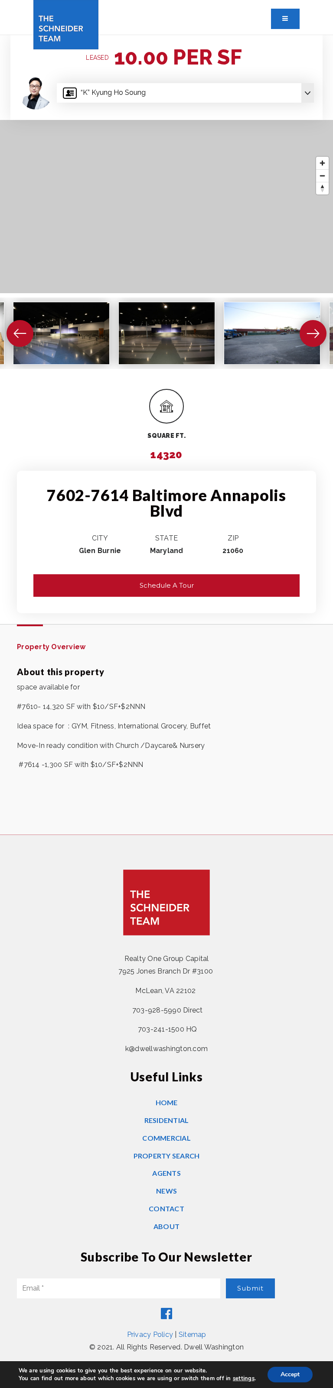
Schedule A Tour (167, 585)
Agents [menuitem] (166, 1173)
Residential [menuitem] (166, 1120)
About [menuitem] (166, 1226)
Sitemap (192, 1334)
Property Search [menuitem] (167, 1156)
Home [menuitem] (167, 1102)
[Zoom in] (322, 163)
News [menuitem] (166, 1191)
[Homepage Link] (65, 24)
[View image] (61, 333)
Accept (290, 1374)
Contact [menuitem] (166, 1208)
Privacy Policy (150, 1334)
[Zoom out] (322, 175)
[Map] (166, 206)
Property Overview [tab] (51, 647)
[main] (166, 435)
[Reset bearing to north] (322, 188)
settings (244, 1378)
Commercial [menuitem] (166, 1138)
